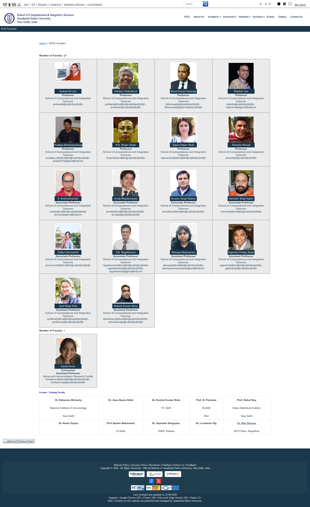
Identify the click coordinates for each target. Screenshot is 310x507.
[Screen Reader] (14, 4)
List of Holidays (95, 4)
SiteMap (166, 465)
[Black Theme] (279, 4)
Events (270, 16)
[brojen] (125, 130)
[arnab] (125, 185)
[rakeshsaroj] (125, 290)
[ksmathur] (183, 184)
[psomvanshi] (68, 236)
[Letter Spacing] (19, 4)
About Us (199, 16)
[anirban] (125, 78)
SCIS (187, 16)
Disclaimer (154, 465)
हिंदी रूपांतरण (300, 5)
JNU (26, 4)
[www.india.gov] (137, 474)
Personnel (229, 17)
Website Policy (121, 465)
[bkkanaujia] (183, 77)
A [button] (270, 3)
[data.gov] (173, 474)
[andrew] (68, 71)
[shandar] (241, 130)
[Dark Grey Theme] (284, 4)
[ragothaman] (125, 237)
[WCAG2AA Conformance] (153, 487)
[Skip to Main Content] (5, 4)
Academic (214, 17)
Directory (43, 4)
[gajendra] (241, 238)
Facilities (258, 17)
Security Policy (139, 465)
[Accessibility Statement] (9, 4)
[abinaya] (183, 238)
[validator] (138, 487)
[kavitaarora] (68, 353)
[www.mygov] (155, 474)
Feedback (191, 465)
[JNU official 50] (158, 480)
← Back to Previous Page (18, 440)
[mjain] (241, 77)
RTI (34, 4)
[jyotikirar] (68, 292)
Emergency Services (74, 4)
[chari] (68, 185)
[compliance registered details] (170, 487)
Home (42, 43)
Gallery (282, 16)
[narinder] (241, 186)
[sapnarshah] (183, 133)
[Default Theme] (290, 4)
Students (244, 17)
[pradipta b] (68, 129)
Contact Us (56, 4)
